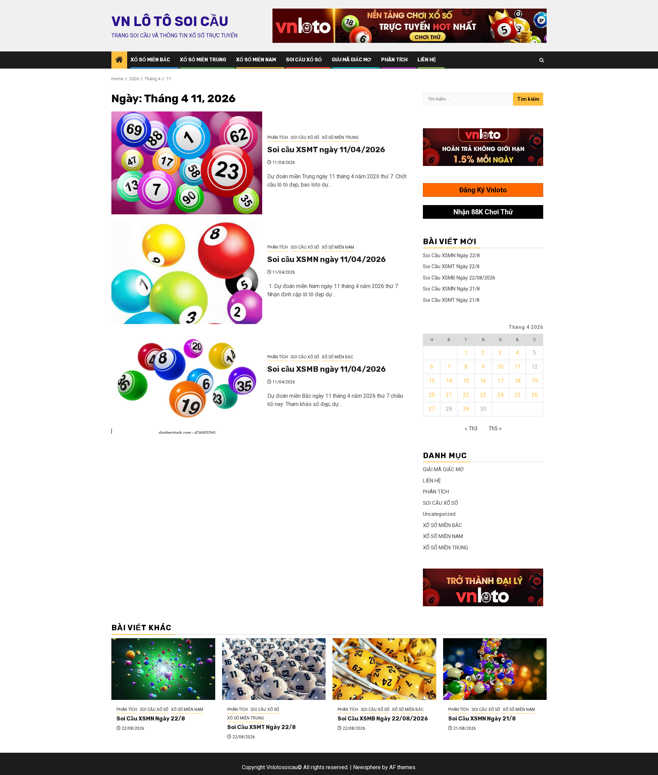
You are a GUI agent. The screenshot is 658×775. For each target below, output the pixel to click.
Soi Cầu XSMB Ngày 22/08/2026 (459, 278)
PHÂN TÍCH (394, 60)
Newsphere (367, 767)
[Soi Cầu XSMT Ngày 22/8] (274, 669)
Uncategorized (439, 514)
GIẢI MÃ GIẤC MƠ (351, 60)
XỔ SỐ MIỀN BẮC (150, 60)
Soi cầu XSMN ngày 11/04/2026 (326, 259)
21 (449, 395)
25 (517, 395)
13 (432, 381)
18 (517, 381)
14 (449, 381)
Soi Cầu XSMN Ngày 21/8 (451, 289)
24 (500, 395)
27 (432, 409)
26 (535, 395)
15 (466, 381)
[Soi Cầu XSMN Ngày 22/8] (163, 669)
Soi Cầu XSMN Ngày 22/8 (451, 255)
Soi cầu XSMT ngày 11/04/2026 (326, 149)
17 (500, 381)
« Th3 (471, 428)
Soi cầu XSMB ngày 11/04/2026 (326, 369)
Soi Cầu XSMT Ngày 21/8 (451, 300)
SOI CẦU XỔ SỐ (304, 60)
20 (432, 395)
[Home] (119, 60)
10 (500, 366)
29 (466, 409)
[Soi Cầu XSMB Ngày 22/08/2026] (384, 669)
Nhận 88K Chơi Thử (483, 212)
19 (535, 381)
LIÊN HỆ (426, 60)
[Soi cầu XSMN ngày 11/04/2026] (186, 272)
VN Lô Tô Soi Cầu (169, 21)
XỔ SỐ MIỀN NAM (256, 60)
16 (483, 381)
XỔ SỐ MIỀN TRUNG (203, 60)
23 (483, 395)
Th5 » (495, 428)
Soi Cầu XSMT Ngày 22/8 (451, 266)
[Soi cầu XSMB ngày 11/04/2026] (186, 382)
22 (466, 395)
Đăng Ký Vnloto (483, 190)
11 (517, 366)
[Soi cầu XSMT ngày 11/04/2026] (186, 162)
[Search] (541, 60)
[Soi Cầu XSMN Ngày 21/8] (495, 669)
